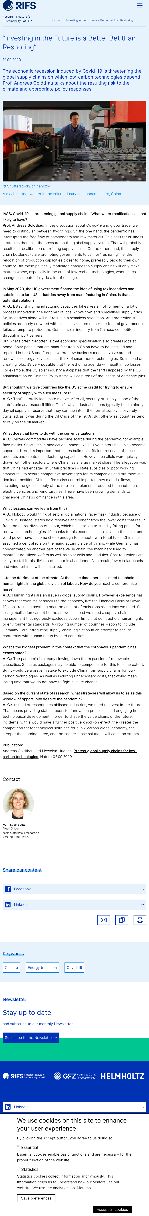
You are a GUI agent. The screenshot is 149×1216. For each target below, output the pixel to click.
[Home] (19, 5)
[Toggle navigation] (140, 5)
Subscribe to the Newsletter (29, 1037)
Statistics (29, 1169)
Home (56, 20)
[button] (121, 920)
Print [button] (140, 920)
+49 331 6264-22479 (16, 837)
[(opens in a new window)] (75, 1076)
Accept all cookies (112, 1209)
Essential (29, 1147)
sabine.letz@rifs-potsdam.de (21, 833)
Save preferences (36, 1198)
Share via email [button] (103, 920)
